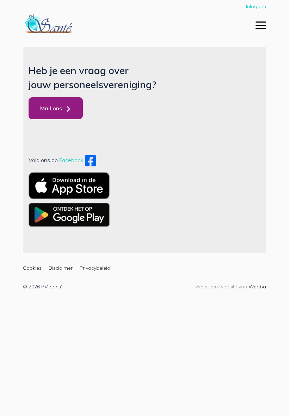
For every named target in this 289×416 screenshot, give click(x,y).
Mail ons (51, 108)
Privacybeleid (95, 268)
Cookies (32, 268)
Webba (257, 286)
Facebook (71, 160)
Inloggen (256, 6)
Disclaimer (61, 268)
